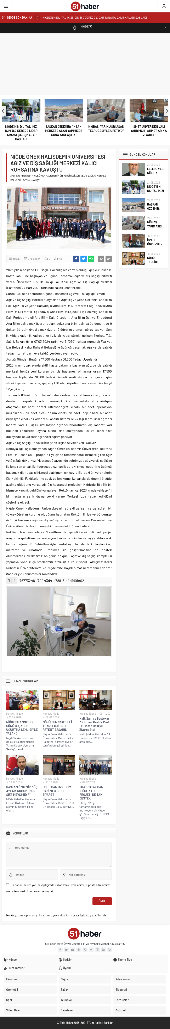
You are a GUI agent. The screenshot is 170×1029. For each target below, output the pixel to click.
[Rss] (109, 949)
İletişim (67, 959)
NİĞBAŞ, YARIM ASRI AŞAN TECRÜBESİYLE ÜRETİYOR (106, 128)
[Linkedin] (103, 949)
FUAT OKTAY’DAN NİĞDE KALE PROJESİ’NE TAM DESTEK (91, 792)
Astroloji (120, 1010)
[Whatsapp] (85, 949)
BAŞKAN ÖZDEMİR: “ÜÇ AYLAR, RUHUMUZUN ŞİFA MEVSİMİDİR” (21, 790)
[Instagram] (97, 949)
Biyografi (121, 989)
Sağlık (64, 989)
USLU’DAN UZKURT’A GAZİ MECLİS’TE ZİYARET (57, 790)
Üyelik (67, 968)
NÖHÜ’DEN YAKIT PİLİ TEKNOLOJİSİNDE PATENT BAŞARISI (57, 725)
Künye (12, 959)
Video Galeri (13, 1010)
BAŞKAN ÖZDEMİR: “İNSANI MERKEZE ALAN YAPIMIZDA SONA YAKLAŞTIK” (89, 19)
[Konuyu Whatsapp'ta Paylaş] (91, 259)
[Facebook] (60, 949)
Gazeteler (67, 1010)
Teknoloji (66, 1000)
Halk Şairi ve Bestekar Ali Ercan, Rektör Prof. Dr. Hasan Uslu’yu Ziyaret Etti (94, 723)
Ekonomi (11, 979)
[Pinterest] (78, 949)
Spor (9, 1000)
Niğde (16, 258)
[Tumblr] (91, 949)
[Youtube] (72, 949)
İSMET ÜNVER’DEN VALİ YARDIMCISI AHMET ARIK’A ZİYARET (149, 131)
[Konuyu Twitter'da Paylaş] (83, 259)
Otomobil (12, 989)
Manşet (26, 175)
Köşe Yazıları (123, 979)
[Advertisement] (85, 64)
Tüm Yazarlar (16, 968)
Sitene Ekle (125, 959)
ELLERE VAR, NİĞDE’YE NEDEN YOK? (155, 173)
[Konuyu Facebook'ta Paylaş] (76, 259)
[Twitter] (66, 949)
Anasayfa (15, 175)
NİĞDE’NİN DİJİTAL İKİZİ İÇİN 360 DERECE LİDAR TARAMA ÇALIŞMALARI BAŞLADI (21, 133)
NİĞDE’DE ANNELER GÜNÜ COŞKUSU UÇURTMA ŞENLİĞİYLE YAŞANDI (22, 727)
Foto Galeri (122, 1000)
